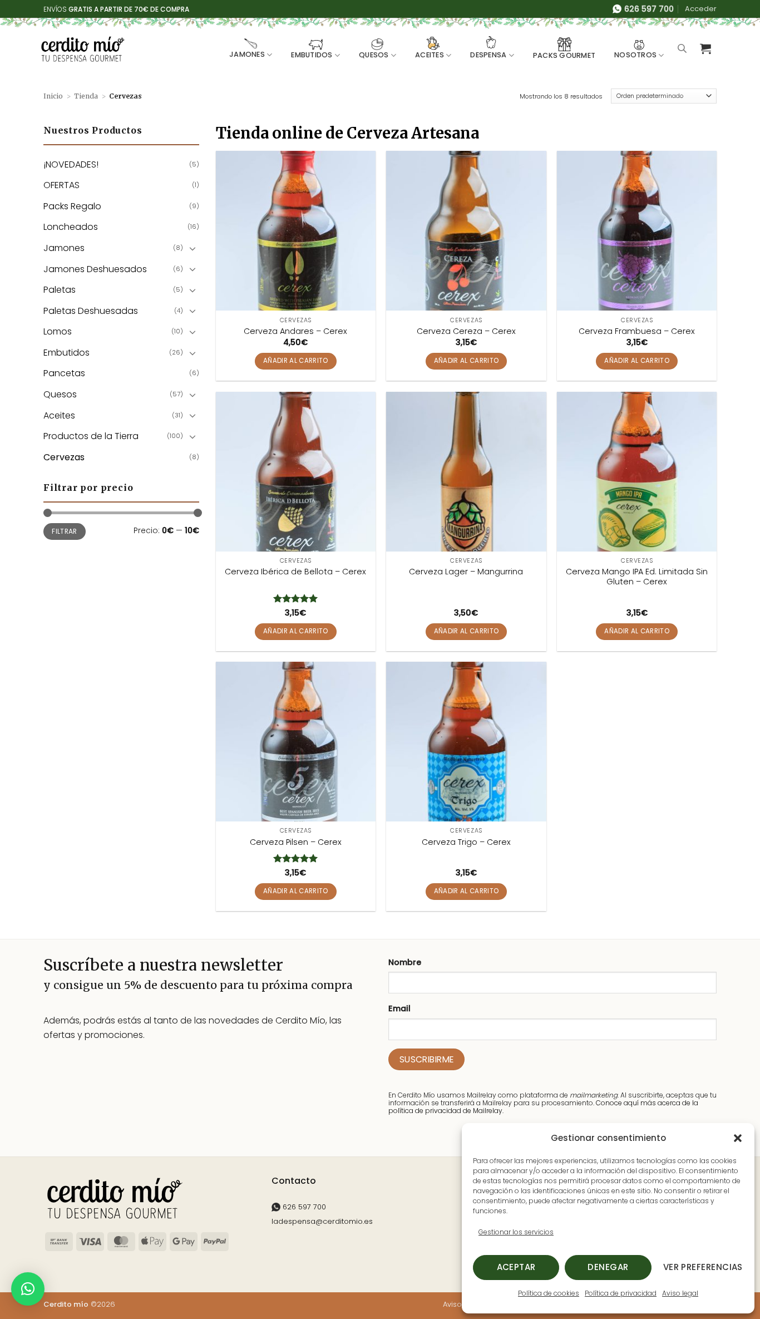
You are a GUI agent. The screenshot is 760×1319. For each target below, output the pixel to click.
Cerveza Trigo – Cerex (466, 842)
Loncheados (70, 226)
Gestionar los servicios (516, 1232)
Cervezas (64, 457)
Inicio (53, 96)
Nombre (404, 962)
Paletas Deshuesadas (90, 310)
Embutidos (311, 55)
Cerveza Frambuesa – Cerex (637, 331)
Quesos (374, 55)
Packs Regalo (72, 206)
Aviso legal (680, 1293)
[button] (737, 1138)
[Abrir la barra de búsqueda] (682, 48)
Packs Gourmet (564, 55)
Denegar (608, 1267)
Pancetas (64, 373)
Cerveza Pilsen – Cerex (296, 842)
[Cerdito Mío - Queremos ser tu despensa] (82, 49)
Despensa (488, 55)
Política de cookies (548, 1293)
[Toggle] (192, 248)
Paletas (59, 289)
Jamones (247, 54)
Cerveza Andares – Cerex (295, 331)
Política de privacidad (621, 1293)
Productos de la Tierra (91, 436)
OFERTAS (61, 185)
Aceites (429, 55)
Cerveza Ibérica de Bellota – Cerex (295, 572)
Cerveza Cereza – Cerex (466, 331)
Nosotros (635, 55)
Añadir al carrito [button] (295, 360)
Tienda (86, 96)
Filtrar (64, 531)
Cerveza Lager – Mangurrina (466, 572)
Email (399, 1008)
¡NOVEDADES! (70, 164)
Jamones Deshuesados (95, 269)
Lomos (57, 331)
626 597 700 (303, 1207)
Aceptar (516, 1267)
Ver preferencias (703, 1267)
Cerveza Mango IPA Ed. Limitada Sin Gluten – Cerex (637, 577)
